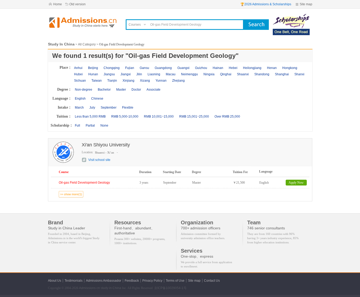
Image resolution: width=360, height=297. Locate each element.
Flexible (127, 107)
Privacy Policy (152, 280)
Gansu (144, 68)
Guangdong (163, 68)
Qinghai (225, 74)
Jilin (139, 74)
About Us (54, 280)
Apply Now (296, 182)
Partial (90, 125)
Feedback (132, 280)
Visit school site (99, 160)
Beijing (93, 68)
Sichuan (80, 80)
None (104, 125)
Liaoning (154, 74)
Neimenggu (189, 74)
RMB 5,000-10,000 (124, 116)
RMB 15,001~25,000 (194, 116)
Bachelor (104, 89)
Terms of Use (175, 280)
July (92, 107)
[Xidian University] (291, 16)
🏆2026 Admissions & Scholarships (265, 4)
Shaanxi (243, 74)
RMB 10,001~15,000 (159, 116)
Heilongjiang (252, 68)
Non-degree (83, 89)
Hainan (218, 68)
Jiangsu (109, 74)
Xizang (145, 80)
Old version (77, 4)
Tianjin (112, 80)
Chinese (97, 98)
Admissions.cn (89, 288)
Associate (153, 89)
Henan (272, 68)
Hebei (233, 68)
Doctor (136, 89)
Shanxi (299, 74)
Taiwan (96, 80)
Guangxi (183, 68)
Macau (171, 74)
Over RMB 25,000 (227, 116)
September (108, 107)
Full (77, 125)
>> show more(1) (71, 194)
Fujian (129, 68)
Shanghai (282, 74)
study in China (111, 288)
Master (121, 89)
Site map (306, 4)
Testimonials (73, 280)
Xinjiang (128, 80)
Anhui (78, 68)
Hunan (93, 74)
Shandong (261, 74)
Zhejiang (178, 80)
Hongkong (289, 68)
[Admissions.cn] (83, 22)
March (79, 107)
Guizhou (201, 68)
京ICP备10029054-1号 (170, 288)
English (80, 98)
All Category (87, 44)
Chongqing (112, 68)
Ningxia (209, 74)
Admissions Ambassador (103, 280)
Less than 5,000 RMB (90, 116)
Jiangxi (125, 74)
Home (57, 4)
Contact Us (212, 280)
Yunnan (161, 80)
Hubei (78, 74)
